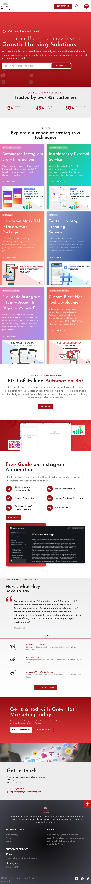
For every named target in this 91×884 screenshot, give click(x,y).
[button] (86, 6)
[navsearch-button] (76, 6)
